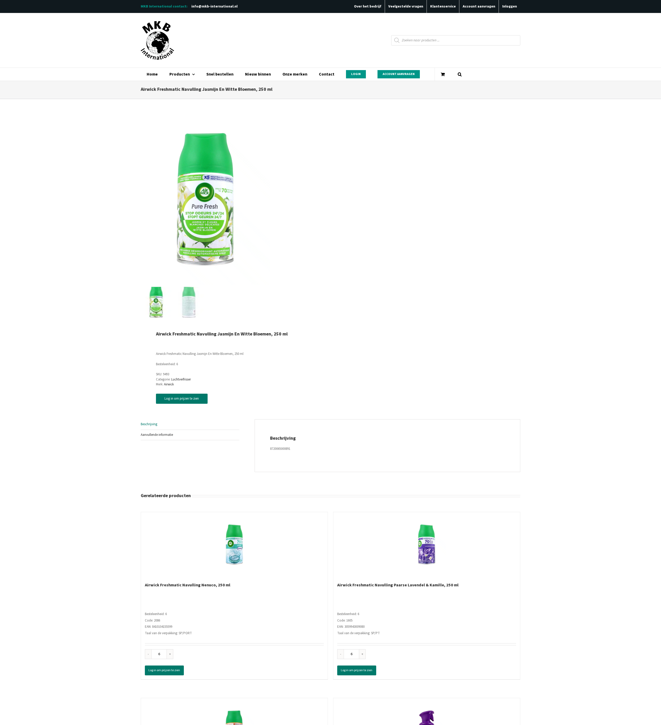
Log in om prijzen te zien (181, 398)
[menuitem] (152, 74)
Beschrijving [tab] (149, 424)
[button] (459, 74)
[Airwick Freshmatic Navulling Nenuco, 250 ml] (234, 544)
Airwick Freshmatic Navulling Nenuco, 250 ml (187, 585)
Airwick (169, 384)
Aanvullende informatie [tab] (157, 434)
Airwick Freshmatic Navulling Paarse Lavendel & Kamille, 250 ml (398, 585)
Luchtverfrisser (181, 379)
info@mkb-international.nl (214, 6)
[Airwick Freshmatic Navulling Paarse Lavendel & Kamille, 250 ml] (426, 544)
